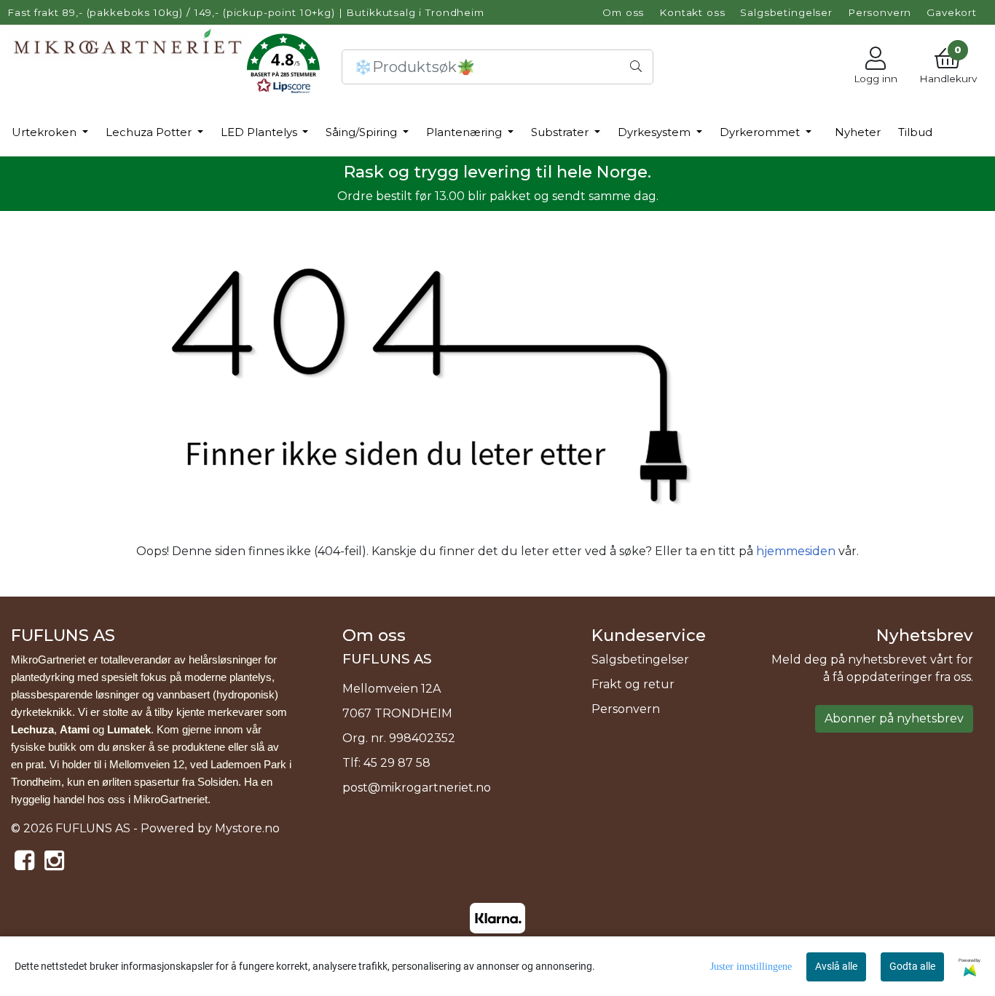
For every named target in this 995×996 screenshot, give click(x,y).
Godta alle (912, 966)
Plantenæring (465, 132)
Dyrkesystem (655, 132)
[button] (283, 66)
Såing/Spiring (363, 132)
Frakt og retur (633, 684)
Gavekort (952, 12)
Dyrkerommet (761, 132)
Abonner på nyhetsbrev (894, 718)
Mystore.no (247, 828)
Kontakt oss (692, 12)
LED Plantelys (260, 132)
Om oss (623, 12)
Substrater (561, 132)
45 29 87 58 (396, 763)
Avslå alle (836, 966)
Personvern (880, 12)
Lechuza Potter (150, 132)
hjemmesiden (795, 551)
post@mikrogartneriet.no (416, 787)
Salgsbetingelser (786, 12)
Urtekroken (45, 132)
